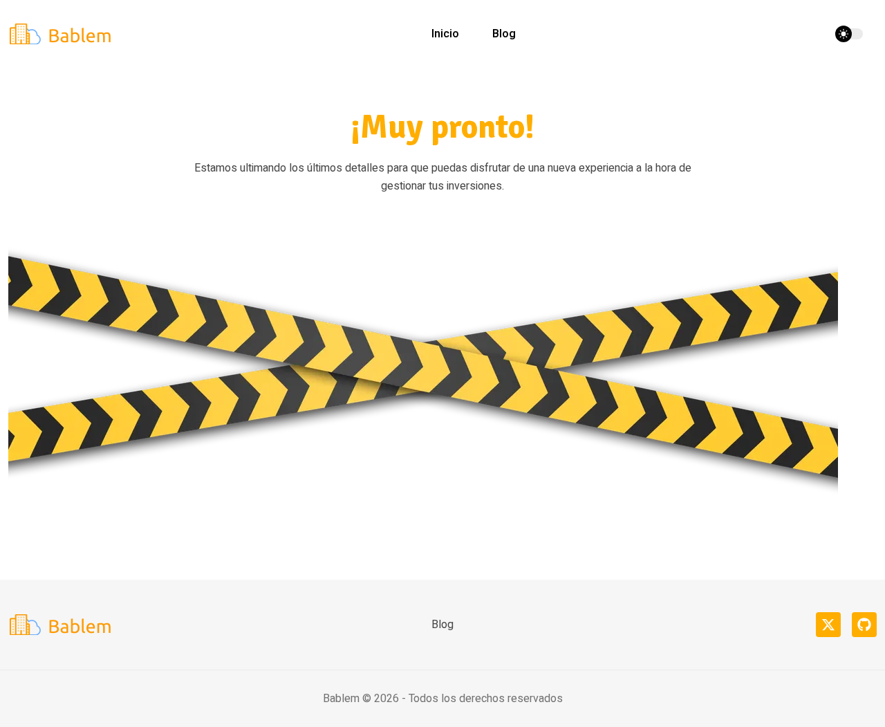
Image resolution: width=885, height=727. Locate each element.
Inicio (445, 34)
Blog (504, 34)
